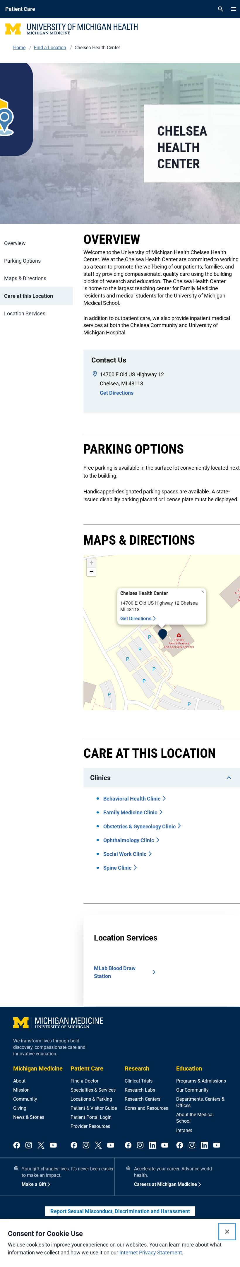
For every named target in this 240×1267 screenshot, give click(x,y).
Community (25, 1099)
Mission (21, 1090)
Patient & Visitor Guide (94, 1108)
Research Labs (140, 1090)
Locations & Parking (91, 1099)
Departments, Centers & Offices (200, 1102)
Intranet (184, 1130)
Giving (19, 1108)
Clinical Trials (138, 1081)
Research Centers (142, 1099)
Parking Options (22, 261)
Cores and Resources (146, 1108)
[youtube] (53, 1146)
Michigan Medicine (38, 1068)
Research (137, 1068)
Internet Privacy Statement (150, 1252)
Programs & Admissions (201, 1081)
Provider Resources (90, 1126)
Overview (15, 243)
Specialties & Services (93, 1090)
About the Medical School (195, 1118)
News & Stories (28, 1117)
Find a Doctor (84, 1081)
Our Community (192, 1090)
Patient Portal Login (91, 1117)
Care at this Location (28, 296)
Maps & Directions (25, 278)
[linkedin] (152, 1146)
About (19, 1081)
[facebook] (16, 1146)
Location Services (24, 313)
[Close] (227, 1231)
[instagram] (28, 1146)
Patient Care (87, 1068)
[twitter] (40, 1146)
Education (189, 1068)
